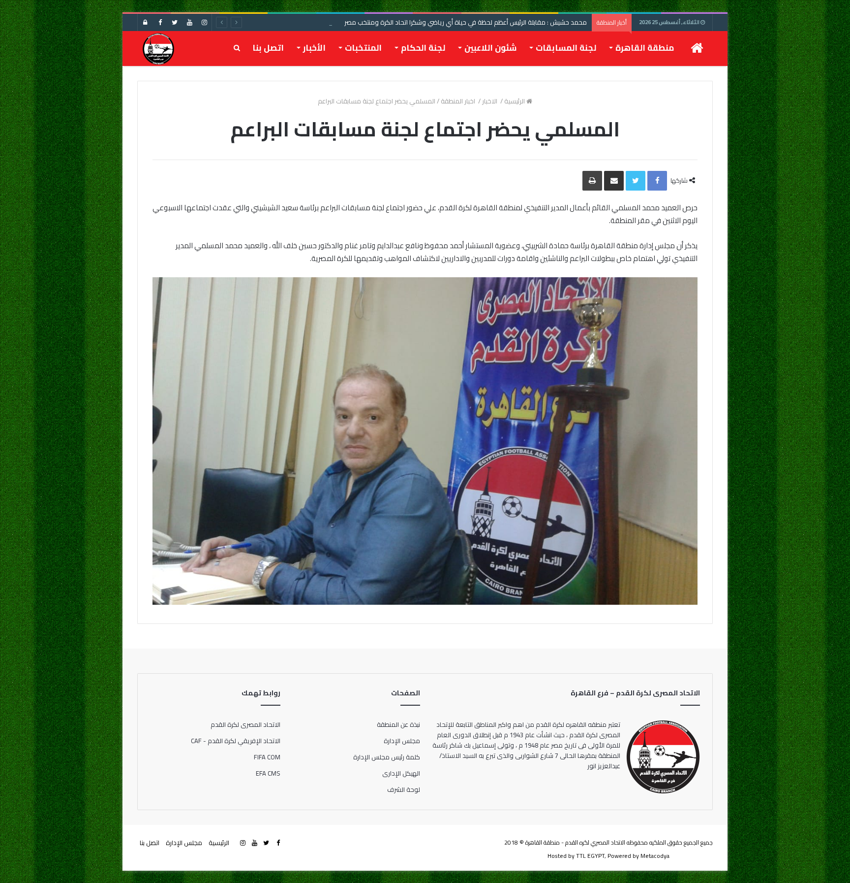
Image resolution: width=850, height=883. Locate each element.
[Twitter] (174, 22)
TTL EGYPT (590, 855)
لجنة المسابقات (566, 48)
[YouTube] (189, 22)
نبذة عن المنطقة (398, 724)
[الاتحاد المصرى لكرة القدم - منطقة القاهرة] (158, 48)
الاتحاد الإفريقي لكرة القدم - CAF (235, 741)
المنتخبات (363, 48)
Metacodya (654, 855)
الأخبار (314, 48)
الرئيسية (515, 101)
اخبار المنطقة (459, 101)
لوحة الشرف (403, 789)
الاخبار (490, 101)
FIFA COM (267, 757)
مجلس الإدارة (402, 741)
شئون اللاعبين (490, 48)
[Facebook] (159, 22)
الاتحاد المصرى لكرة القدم (245, 724)
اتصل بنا (268, 48)
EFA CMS (268, 773)
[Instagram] (204, 22)
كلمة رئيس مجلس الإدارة (386, 757)
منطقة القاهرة (644, 48)
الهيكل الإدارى (401, 773)
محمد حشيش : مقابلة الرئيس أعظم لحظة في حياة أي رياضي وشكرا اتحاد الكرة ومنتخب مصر (465, 22)
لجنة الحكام (423, 48)
